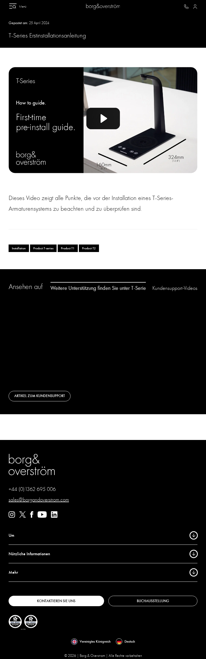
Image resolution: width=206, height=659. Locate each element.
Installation (19, 248)
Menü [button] (22, 6)
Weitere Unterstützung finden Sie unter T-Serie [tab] (98, 288)
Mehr (13, 572)
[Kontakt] (186, 6)
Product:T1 (68, 248)
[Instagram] (12, 516)
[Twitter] (22, 516)
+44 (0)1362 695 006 (32, 489)
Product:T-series (43, 248)
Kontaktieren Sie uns (56, 601)
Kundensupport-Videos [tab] (174, 288)
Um (11, 535)
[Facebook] (31, 516)
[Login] (195, 6)
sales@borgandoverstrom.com (39, 500)
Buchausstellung (153, 601)
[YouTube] (42, 516)
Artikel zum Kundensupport (39, 396)
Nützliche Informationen (29, 554)
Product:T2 (89, 248)
